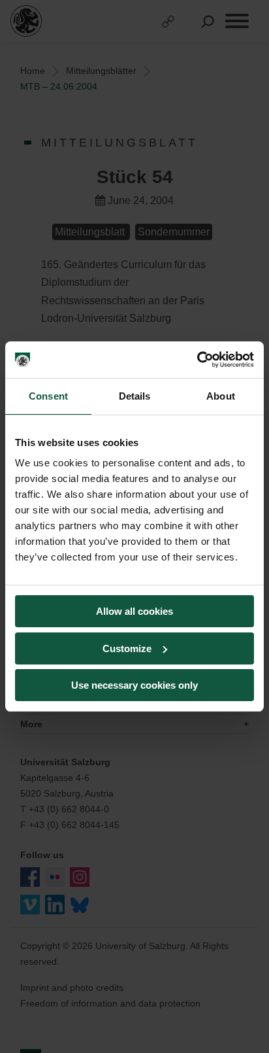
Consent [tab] (48, 396)
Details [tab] (135, 396)
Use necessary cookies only (134, 685)
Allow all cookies (134, 611)
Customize (127, 648)
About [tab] (220, 396)
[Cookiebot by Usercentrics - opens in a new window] (197, 359)
